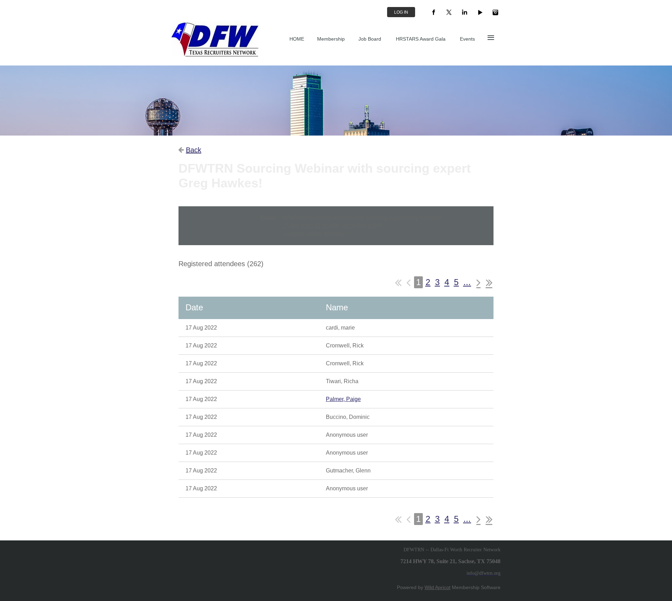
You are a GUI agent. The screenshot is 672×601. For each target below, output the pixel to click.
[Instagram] (495, 12)
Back (193, 150)
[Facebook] (433, 12)
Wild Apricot (437, 587)
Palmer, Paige (343, 399)
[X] (449, 12)
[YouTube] (480, 12)
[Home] (215, 54)
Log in (401, 12)
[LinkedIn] (464, 12)
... (467, 282)
